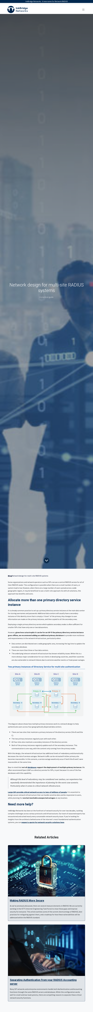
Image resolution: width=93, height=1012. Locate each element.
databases (32, 767)
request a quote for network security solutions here (42, 822)
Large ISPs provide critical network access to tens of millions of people (37, 792)
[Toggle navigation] (83, 9)
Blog (10, 576)
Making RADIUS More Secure (27, 900)
